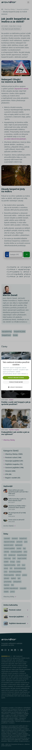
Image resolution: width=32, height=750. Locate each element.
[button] (16, 387)
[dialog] (16, 375)
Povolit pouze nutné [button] (16, 382)
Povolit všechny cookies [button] (16, 377)
